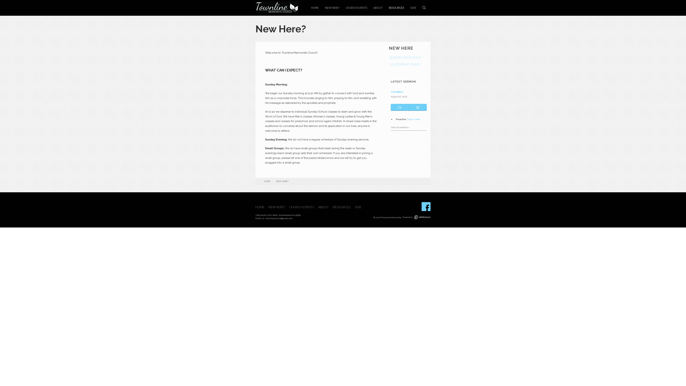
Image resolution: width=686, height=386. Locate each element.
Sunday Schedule (405, 57)
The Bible (397, 92)
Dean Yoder (414, 119)
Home (315, 7)
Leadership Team (404, 64)
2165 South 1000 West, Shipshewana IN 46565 (278, 215)
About (378, 7)
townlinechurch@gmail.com (279, 218)
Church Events (356, 7)
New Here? (332, 7)
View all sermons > (400, 127)
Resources (396, 7)
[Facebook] (426, 206)
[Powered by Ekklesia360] (422, 217)
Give (413, 7)
